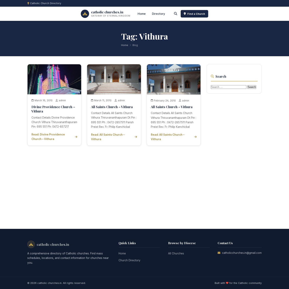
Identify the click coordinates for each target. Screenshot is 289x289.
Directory (158, 13)
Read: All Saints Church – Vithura (108, 137)
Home (142, 13)
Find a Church (196, 13)
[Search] (175, 13)
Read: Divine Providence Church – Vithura (48, 137)
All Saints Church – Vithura (112, 107)
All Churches (176, 253)
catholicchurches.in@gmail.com (242, 252)
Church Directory (129, 260)
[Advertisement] (236, 156)
